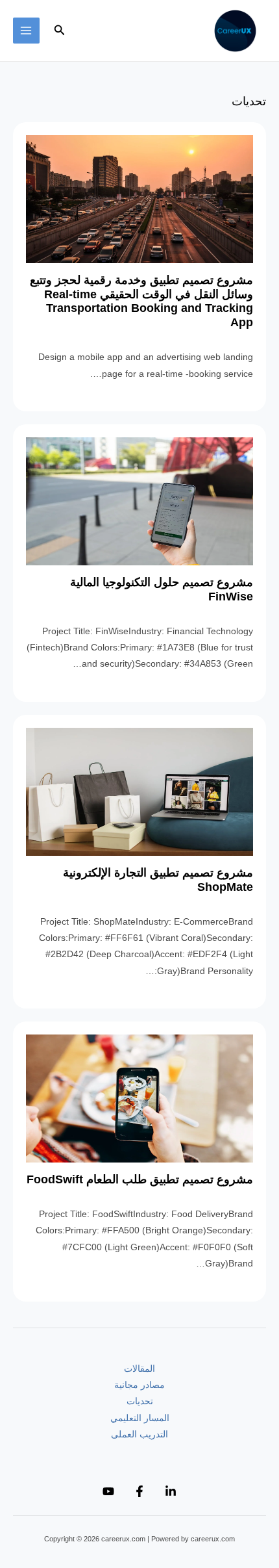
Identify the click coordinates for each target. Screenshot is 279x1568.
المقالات (139, 1369)
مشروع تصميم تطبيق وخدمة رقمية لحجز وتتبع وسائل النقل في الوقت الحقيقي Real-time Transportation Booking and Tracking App (141, 301)
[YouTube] (108, 1491)
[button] (58, 30)
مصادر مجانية (139, 1385)
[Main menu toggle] (26, 31)
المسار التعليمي (139, 1418)
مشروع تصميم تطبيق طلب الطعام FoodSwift (140, 1179)
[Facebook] (139, 1491)
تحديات (140, 1401)
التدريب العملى (139, 1434)
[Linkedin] (170, 1491)
